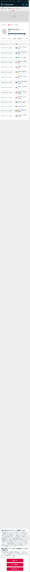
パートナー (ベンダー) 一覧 (8, 557)
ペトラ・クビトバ (22, 106)
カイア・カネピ (21, 102)
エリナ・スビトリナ (22, 72)
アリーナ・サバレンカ (22, 47)
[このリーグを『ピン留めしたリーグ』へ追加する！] (22, 29)
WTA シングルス (14, 24)
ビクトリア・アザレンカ (22, 82)
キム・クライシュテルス (22, 110)
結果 (15, 38)
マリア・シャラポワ (22, 87)
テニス (4, 24)
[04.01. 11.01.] (17, 33)
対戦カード (20, 38)
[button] (26, 33)
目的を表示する (15, 569)
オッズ (9, 38)
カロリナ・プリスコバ (22, 62)
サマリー (4, 38)
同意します (15, 560)
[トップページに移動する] (8, 5)
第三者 (14, 546)
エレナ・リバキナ (22, 57)
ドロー (26, 38)
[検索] (23, 4)
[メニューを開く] (26, 4)
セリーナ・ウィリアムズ (22, 92)
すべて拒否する (15, 564)
